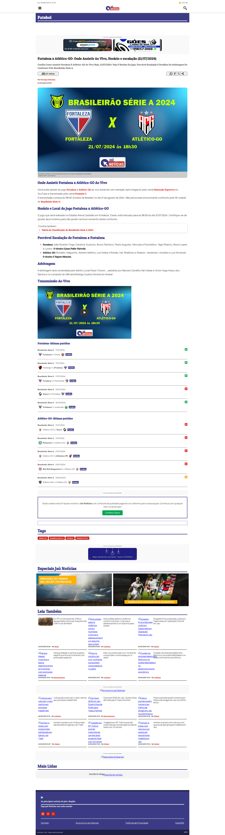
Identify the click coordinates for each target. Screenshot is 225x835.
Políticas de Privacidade (137, 822)
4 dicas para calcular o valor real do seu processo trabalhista (70, 699)
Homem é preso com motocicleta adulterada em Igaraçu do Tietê (69, 723)
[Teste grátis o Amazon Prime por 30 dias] (87, 50)
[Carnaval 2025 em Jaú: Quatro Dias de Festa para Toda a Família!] (95, 710)
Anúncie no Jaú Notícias (87, 822)
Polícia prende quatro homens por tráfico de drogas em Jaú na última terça (169, 700)
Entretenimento (59, 677)
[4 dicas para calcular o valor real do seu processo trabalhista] (45, 710)
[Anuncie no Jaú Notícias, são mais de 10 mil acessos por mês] (112, 559)
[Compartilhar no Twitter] (179, 73)
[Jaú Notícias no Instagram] (43, 814)
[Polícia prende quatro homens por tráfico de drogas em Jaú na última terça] (145, 713)
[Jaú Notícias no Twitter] (53, 814)
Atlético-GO (85, 189)
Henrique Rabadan (48, 79)
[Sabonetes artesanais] (112, 756)
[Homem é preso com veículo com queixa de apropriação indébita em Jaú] (145, 741)
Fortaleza (71, 189)
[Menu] (39, 8)
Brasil (57, 646)
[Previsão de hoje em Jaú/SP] (74, 605)
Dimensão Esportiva (164, 189)
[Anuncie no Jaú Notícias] (112, 690)
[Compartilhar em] (183, 73)
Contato (45, 822)
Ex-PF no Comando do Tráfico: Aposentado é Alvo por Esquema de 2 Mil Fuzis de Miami (70, 621)
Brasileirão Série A (50, 201)
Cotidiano (107, 646)
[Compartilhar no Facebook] (175, 73)
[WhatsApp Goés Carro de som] (137, 50)
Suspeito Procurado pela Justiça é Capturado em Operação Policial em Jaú (169, 621)
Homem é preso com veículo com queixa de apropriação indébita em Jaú (169, 724)
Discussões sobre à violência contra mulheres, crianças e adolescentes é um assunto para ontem (118, 622)
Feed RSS (179, 822)
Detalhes (69, 354)
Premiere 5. (81, 193)
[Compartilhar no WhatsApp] (171, 73)
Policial (156, 646)
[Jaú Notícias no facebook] (48, 814)
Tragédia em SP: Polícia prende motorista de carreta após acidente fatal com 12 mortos (120, 724)
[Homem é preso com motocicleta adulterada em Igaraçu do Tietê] (45, 738)
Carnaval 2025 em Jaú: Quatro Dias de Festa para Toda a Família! (120, 699)
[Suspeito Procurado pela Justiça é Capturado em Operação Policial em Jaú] (145, 634)
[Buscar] (185, 8)
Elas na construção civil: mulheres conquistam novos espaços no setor (119, 655)
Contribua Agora (112, 513)
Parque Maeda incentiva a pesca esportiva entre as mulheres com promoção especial (69, 655)
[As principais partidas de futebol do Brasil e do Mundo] (151, 605)
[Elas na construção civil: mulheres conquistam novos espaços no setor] (95, 668)
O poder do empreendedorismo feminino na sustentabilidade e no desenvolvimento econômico (169, 655)
